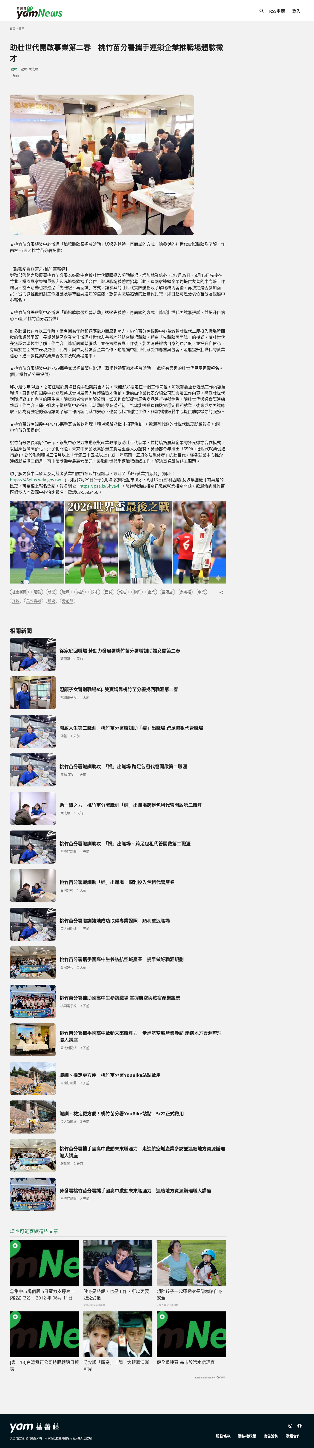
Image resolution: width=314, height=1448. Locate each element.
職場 (65, 592)
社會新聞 (19, 592)
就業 (51, 592)
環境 (51, 600)
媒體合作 (293, 1436)
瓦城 (15, 600)
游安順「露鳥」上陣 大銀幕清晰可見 (116, 1365)
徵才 (94, 592)
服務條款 (223, 1436)
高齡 (80, 592)
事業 (201, 592)
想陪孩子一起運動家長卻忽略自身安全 (189, 1294)
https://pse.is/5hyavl (100, 486)
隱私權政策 (247, 1436)
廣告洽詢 (271, 1436)
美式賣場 (33, 600)
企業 (151, 592)
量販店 (167, 592)
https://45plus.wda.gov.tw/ (35, 480)
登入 (296, 11)
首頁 (12, 29)
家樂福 (185, 592)
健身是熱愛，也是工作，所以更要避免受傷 (116, 1294)
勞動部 (67, 600)
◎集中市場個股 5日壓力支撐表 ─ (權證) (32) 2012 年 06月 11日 (42, 1294)
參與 (137, 592)
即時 (21, 29)
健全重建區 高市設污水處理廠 (186, 1362)
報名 (122, 592)
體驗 (37, 592)
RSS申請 (277, 11)
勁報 (14, 69)
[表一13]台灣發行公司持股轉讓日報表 (44, 1365)
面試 (108, 592)
